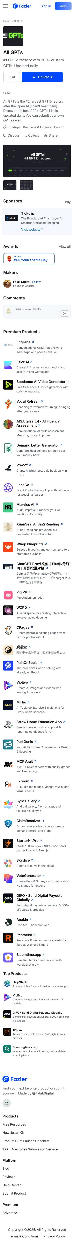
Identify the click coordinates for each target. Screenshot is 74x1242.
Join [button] (63, 6)
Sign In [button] (46, 6)
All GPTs (18, 21)
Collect (33, 135)
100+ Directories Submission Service (30, 1149)
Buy (68, 202)
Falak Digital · (22, 281)
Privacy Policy (54, 1236)
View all (65, 247)
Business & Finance (37, 127)
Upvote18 (45, 77)
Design (59, 127)
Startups (14, 127)
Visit (11, 77)
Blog (5, 1168)
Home (6, 21)
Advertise (9, 1213)
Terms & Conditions (23, 1236)
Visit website (30, 229)
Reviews (8, 1177)
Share (53, 135)
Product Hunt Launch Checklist (25, 1141)
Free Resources (14, 1124)
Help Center (11, 1185)
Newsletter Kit (13, 1133)
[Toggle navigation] (7, 6)
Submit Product (14, 1193)
